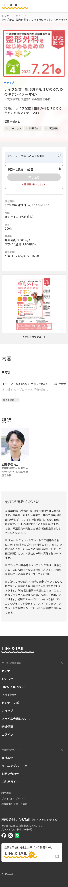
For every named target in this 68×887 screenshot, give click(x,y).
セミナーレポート (13, 702)
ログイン (7, 734)
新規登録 (7, 726)
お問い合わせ (10, 773)
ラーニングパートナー (15, 765)
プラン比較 (8, 695)
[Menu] (64, 6)
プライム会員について (15, 718)
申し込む (34, 177)
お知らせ (7, 679)
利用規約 (6, 792)
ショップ (7, 710)
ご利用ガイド (10, 781)
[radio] (34, 157)
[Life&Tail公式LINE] (17, 835)
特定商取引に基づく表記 (14, 804)
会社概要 (7, 758)
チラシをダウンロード (34, 337)
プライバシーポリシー (13, 798)
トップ (5, 16)
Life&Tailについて (13, 687)
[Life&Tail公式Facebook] (3, 835)
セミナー (18, 16)
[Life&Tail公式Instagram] (10, 835)
